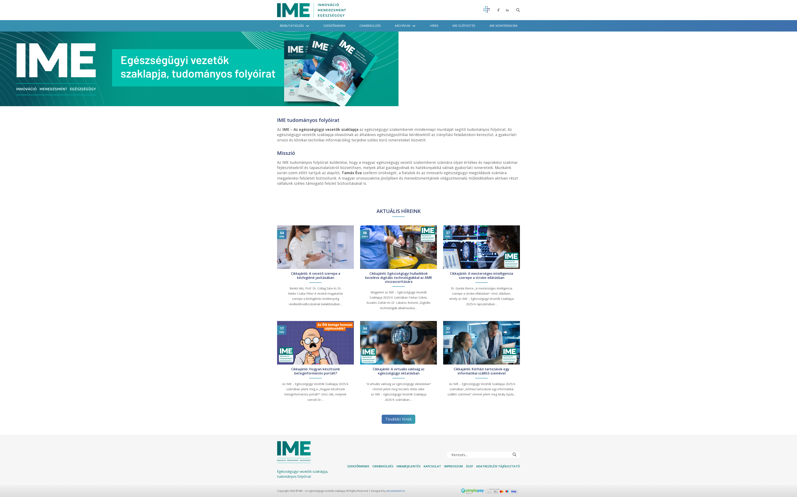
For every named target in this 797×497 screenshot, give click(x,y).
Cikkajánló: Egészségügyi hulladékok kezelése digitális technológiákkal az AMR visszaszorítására (398, 278)
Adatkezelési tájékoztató (498, 466)
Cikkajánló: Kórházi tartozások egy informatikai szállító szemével (481, 371)
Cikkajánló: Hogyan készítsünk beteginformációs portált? (315, 371)
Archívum (402, 26)
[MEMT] (486, 10)
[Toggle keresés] (518, 10)
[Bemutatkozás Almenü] (307, 26)
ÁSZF (469, 466)
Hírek (434, 26)
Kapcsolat (432, 466)
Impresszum (453, 466)
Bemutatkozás (292, 26)
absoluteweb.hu (395, 491)
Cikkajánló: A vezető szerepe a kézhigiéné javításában (315, 275)
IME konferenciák (503, 26)
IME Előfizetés (463, 26)
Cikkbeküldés (370, 26)
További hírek (398, 419)
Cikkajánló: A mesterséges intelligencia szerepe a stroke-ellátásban (481, 275)
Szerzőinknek (334, 26)
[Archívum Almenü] (414, 26)
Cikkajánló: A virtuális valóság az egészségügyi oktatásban (398, 371)
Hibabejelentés (408, 466)
